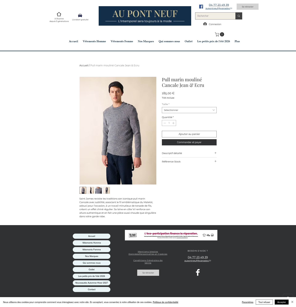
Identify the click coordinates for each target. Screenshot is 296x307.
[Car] (80, 15)
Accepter (281, 302)
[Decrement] (164, 123)
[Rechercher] (238, 16)
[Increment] (174, 123)
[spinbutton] (169, 123)
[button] (220, 34)
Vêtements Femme (91, 249)
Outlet (92, 269)
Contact (91, 289)
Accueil (83, 65)
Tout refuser (264, 302)
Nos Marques (91, 256)
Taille (165, 104)
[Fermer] (292, 302)
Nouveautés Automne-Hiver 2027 (91, 283)
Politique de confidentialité (165, 302)
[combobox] (189, 110)
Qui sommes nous (92, 263)
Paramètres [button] (247, 302)
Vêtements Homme (91, 242)
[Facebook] (201, 6)
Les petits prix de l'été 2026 (91, 276)
